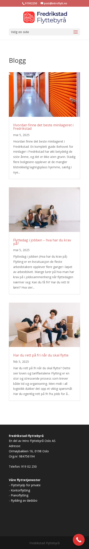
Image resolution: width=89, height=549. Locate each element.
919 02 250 (28, 466)
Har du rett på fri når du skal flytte (40, 355)
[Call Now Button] (79, 540)
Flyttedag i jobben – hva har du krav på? (42, 242)
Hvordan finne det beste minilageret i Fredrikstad (43, 127)
